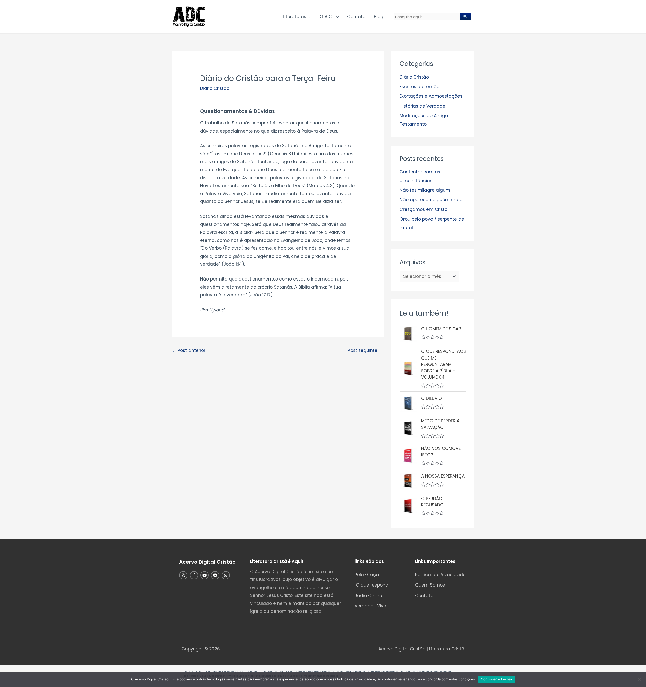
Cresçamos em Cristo (423, 209)
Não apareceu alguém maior (432, 200)
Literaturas (294, 17)
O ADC (327, 17)
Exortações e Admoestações (431, 96)
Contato (356, 17)
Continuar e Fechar (496, 679)
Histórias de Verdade (422, 106)
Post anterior (188, 350)
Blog (378, 17)
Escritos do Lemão (419, 87)
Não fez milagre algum (425, 190)
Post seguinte (365, 350)
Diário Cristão (214, 88)
